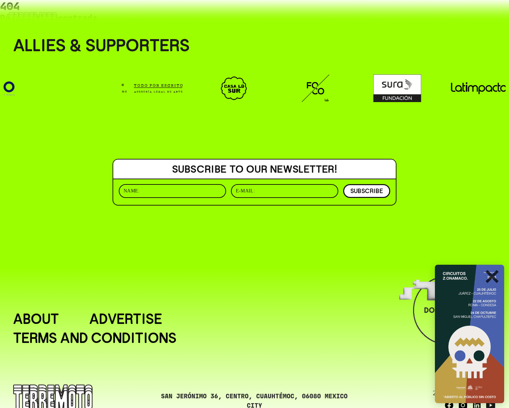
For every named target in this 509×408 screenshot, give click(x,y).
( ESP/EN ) (475, 15)
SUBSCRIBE (366, 191)
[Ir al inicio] (33, 19)
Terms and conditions (95, 338)
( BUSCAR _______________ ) (402, 15)
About (36, 319)
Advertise (125, 319)
